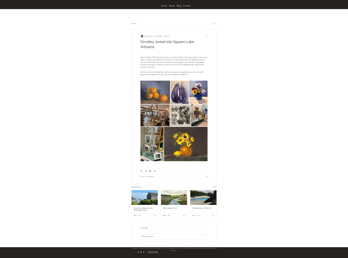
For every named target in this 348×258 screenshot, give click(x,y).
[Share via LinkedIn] (150, 171)
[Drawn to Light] (174, 197)
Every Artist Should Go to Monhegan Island (143, 209)
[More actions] (206, 36)
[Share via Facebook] (141, 171)
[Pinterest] (144, 252)
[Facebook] (138, 252)
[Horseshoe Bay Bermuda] (203, 197)
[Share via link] (155, 171)
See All (215, 187)
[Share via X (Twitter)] (146, 171)
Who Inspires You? (170, 208)
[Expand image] (155, 92)
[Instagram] (141, 252)
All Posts (133, 23)
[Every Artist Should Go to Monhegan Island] (144, 197)
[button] (214, 23)
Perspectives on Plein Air (201, 208)
